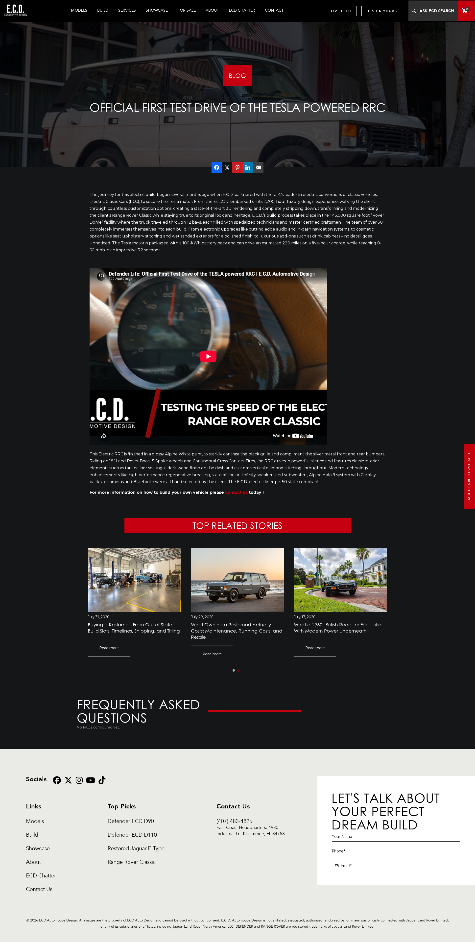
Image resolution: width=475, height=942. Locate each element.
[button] (234, 670)
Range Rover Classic (132, 862)
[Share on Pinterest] (237, 167)
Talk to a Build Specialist (469, 476)
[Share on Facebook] (217, 167)
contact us (236, 492)
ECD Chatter (41, 876)
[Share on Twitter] (227, 167)
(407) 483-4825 (250, 821)
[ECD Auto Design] (15, 18)
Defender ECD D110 (132, 835)
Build (32, 835)
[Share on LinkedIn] (248, 167)
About (33, 862)
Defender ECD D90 (131, 821)
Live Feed (341, 11)
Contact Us (39, 889)
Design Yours (382, 11)
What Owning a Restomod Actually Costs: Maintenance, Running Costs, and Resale (236, 631)
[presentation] (75, 579)
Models (35, 821)
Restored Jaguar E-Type (136, 849)
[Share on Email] (258, 167)
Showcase (38, 849)
